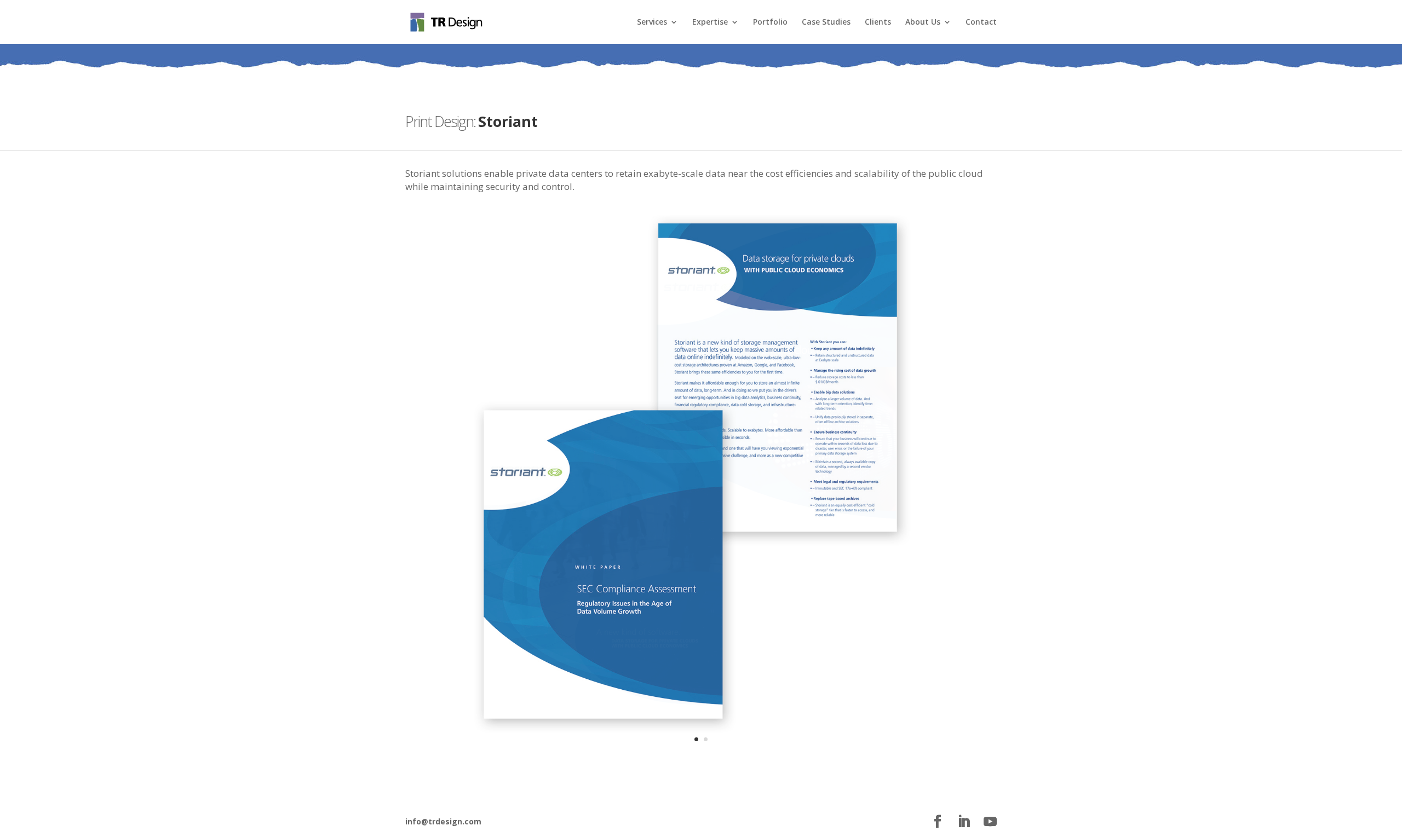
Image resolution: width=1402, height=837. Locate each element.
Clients (878, 22)
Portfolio (770, 22)
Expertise (710, 22)
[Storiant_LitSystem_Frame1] (701, 760)
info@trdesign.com (443, 821)
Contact (981, 22)
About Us (922, 22)
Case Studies (826, 22)
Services (652, 22)
